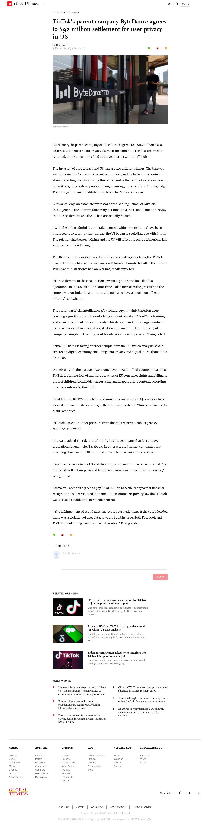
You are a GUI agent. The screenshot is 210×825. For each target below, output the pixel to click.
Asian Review (68, 766)
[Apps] (175, 4)
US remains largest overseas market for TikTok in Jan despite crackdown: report (117, 601)
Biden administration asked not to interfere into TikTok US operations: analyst (117, 654)
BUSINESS (59, 12)
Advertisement (118, 806)
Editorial (65, 755)
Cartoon (66, 780)
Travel (90, 769)
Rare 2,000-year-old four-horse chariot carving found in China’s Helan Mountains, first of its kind (82, 718)
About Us (64, 806)
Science (13, 769)
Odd (11, 773)
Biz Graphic (41, 777)
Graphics (118, 758)
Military (12, 766)
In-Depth (144, 755)
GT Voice (39, 755)
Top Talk (66, 769)
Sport (143, 762)
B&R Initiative (41, 773)
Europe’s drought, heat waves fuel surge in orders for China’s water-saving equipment (141, 700)
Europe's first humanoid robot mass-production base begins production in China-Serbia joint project (79, 704)
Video (117, 755)
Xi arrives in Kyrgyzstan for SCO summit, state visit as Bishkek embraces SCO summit (141, 712)
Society (12, 758)
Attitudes (92, 758)
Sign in (185, 4)
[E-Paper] (169, 4)
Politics (12, 755)
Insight (38, 758)
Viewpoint (66, 773)
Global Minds (68, 762)
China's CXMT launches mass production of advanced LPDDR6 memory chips (142, 689)
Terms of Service (142, 806)
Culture (91, 762)
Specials (118, 766)
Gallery (117, 762)
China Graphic (16, 777)
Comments (40, 766)
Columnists (67, 777)
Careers (80, 806)
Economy (40, 762)
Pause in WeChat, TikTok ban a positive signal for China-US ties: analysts (116, 628)
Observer (66, 758)
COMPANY (74, 12)
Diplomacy (14, 762)
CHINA (13, 747)
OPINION (67, 747)
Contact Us (97, 806)
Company (40, 769)
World (143, 758)
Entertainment (95, 766)
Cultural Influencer (97, 755)
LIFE (90, 747)
